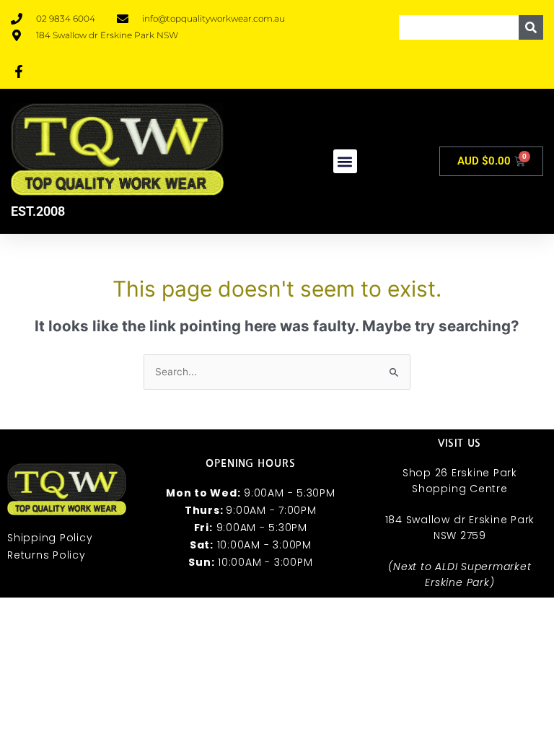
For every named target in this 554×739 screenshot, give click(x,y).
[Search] (531, 27)
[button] (345, 161)
